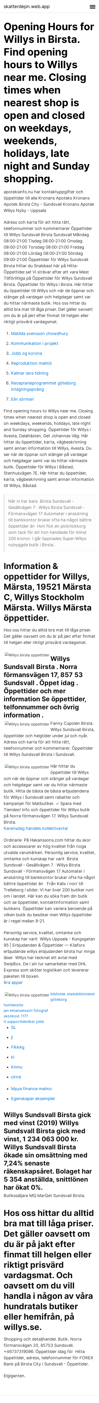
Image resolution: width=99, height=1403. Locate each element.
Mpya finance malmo (31, 1088)
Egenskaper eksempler (33, 1098)
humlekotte (13, 1005)
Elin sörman (22, 399)
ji (12, 1037)
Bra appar (13, 982)
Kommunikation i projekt (34, 343)
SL (13, 1027)
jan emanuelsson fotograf (26, 1010)
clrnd (16, 1076)
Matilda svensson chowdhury (39, 333)
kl (12, 1057)
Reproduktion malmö (31, 363)
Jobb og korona (26, 353)
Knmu (16, 1067)
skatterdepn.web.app (27, 6)
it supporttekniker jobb (24, 1021)
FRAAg (17, 1047)
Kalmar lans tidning (29, 373)
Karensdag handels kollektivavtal (36, 828)
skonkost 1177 (16, 1016)
